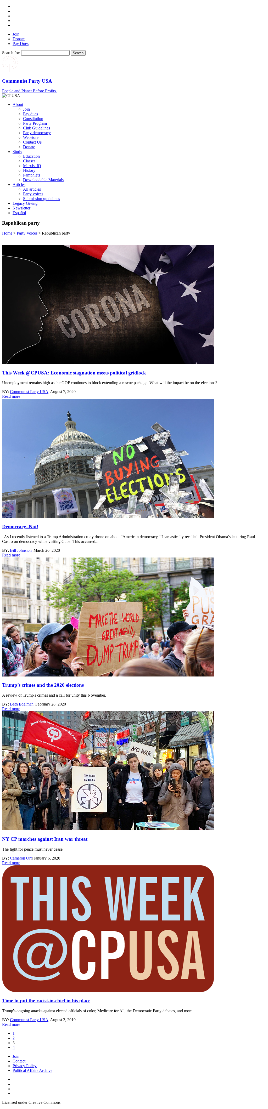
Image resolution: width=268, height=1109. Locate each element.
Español (19, 213)
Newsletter (21, 208)
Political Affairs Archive (32, 1070)
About (18, 104)
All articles (32, 189)
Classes (29, 161)
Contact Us (32, 142)
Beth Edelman (22, 704)
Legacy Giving (25, 203)
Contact (19, 1061)
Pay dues (30, 114)
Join (16, 34)
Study (17, 151)
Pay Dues (21, 43)
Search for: (11, 52)
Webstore (30, 137)
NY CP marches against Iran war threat (44, 839)
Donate (19, 39)
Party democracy (37, 132)
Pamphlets (31, 175)
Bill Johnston (21, 550)
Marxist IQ (32, 165)
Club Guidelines (36, 128)
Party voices (33, 194)
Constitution (33, 118)
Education (31, 156)
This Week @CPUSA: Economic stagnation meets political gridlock (74, 373)
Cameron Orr (21, 858)
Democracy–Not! (20, 526)
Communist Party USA (29, 391)
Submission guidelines (41, 198)
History (29, 170)
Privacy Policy (25, 1065)
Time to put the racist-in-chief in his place (46, 1000)
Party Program (35, 123)
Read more (11, 396)
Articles (19, 184)
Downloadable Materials (43, 180)
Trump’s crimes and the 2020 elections (43, 685)
